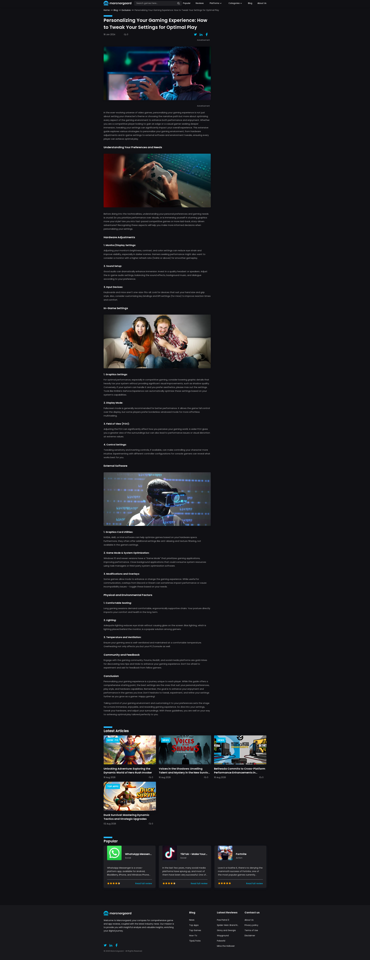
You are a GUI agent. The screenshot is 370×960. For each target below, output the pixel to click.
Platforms (214, 3)
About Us (261, 3)
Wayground (223, 935)
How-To (193, 935)
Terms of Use (251, 930)
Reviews (200, 3)
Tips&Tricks (195, 940)
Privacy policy (251, 925)
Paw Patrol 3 (223, 919)
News (191, 919)
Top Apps (194, 925)
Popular (186, 3)
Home (107, 10)
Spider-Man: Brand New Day (228, 925)
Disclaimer (250, 935)
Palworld (221, 940)
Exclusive (126, 10)
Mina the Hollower (226, 946)
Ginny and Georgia (226, 930)
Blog (250, 3)
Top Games (195, 930)
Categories (234, 3)
